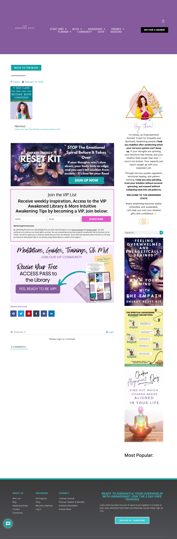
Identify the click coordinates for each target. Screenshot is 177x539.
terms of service (77, 230)
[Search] (161, 232)
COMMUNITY (84, 31)
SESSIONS (116, 31)
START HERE (57, 29)
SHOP (101, 31)
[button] (13, 313)
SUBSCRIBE (96, 219)
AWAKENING (95, 29)
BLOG (75, 29)
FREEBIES (116, 29)
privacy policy (92, 230)
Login (111, 332)
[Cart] (163, 21)
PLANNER (63, 31)
